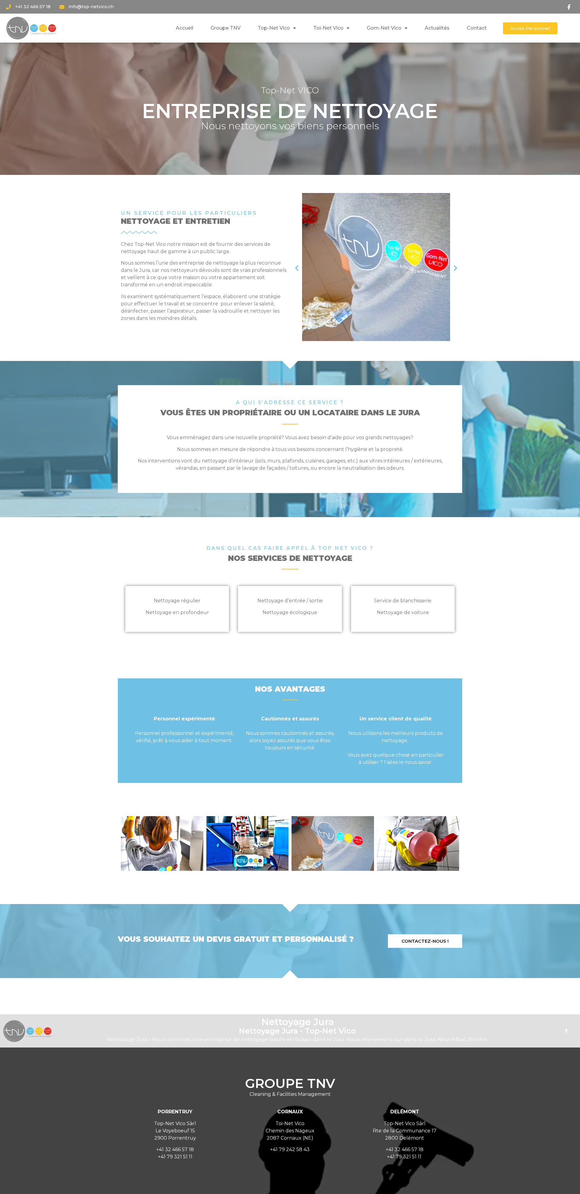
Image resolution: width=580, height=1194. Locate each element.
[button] (530, 28)
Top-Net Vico (274, 28)
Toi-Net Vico (328, 28)
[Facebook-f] (566, 1031)
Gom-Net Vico (384, 28)
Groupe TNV (225, 28)
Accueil (184, 28)
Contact (477, 28)
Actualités (437, 28)
